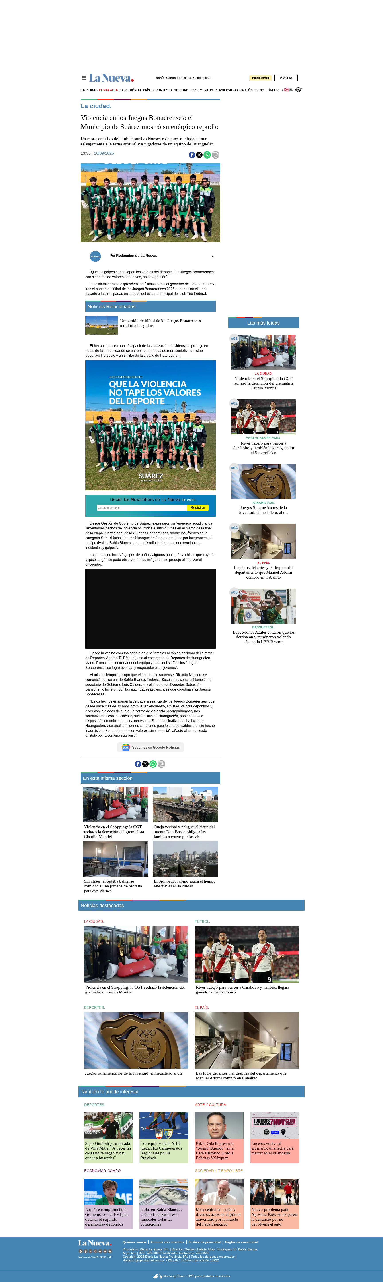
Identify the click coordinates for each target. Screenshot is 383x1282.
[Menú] (84, 78)
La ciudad (89, 90)
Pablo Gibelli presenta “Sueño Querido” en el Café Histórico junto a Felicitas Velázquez (215, 1150)
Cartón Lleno (251, 90)
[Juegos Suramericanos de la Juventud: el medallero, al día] (263, 481)
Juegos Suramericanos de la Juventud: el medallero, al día (263, 510)
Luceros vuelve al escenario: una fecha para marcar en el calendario (272, 1148)
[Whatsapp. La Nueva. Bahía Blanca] (81, 1251)
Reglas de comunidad (241, 1242)
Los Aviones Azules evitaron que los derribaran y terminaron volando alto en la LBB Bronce (264, 637)
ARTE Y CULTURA (210, 1105)
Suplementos (201, 90)
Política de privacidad (204, 1242)
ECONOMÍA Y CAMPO (102, 1171)
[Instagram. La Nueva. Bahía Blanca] (95, 1251)
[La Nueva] (111, 78)
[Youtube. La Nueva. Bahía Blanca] (100, 1251)
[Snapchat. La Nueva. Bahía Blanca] (105, 1251)
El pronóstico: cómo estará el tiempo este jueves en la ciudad (185, 883)
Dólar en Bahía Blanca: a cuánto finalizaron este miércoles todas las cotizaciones (162, 1216)
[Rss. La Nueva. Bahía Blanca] (110, 1251)
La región (128, 90)
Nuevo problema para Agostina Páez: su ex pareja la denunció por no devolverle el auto (274, 1216)
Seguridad (179, 90)
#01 (234, 338)
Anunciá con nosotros (167, 1242)
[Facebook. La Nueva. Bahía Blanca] (85, 1251)
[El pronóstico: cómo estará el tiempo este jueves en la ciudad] (185, 859)
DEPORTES (94, 1105)
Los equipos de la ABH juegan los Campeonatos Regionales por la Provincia (161, 1150)
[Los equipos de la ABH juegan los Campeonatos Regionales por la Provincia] (163, 1125)
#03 (234, 468)
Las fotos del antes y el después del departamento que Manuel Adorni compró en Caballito (263, 572)
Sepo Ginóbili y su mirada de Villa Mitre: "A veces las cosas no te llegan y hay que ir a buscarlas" (108, 1150)
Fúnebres (274, 90)
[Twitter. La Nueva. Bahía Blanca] (90, 1251)
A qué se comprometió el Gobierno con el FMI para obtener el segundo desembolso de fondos (107, 1216)
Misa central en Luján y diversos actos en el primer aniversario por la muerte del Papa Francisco (218, 1216)
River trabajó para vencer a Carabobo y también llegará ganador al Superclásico (263, 448)
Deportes (159, 90)
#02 (234, 403)
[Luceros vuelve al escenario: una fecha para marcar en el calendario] (274, 1125)
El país (144, 90)
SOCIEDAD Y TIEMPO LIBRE (219, 1171)
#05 (234, 592)
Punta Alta (108, 90)
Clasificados (226, 90)
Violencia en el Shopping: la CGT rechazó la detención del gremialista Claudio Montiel (114, 832)
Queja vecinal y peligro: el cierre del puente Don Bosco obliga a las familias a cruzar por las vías (184, 832)
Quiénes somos (135, 1242)
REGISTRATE (260, 77)
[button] (192, 155)
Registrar (198, 507)
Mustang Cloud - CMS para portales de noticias (196, 1276)
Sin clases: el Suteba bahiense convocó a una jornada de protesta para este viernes (113, 886)
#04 (234, 527)
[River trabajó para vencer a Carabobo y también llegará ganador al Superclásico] (263, 416)
